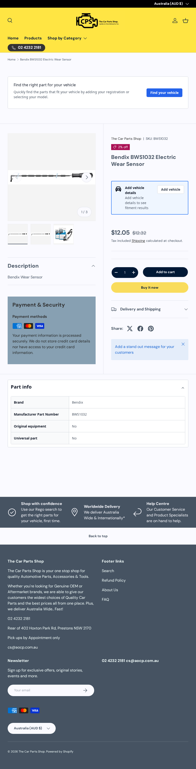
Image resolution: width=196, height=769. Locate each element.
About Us (110, 589)
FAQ (105, 599)
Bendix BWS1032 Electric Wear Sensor (45, 59)
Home (13, 38)
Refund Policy (114, 580)
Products (33, 38)
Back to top (98, 536)
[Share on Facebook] (140, 328)
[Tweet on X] (130, 328)
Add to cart (165, 272)
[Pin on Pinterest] (151, 328)
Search (108, 570)
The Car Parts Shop (126, 138)
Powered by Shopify (59, 751)
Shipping (138, 240)
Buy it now (149, 287)
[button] (185, 20)
